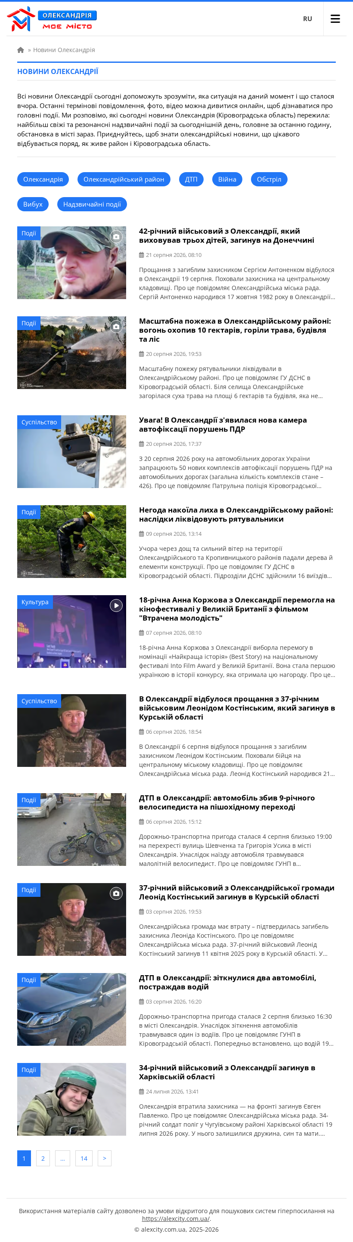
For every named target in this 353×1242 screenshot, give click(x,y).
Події (29, 233)
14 (84, 1158)
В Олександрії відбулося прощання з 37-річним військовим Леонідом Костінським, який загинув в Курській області (237, 708)
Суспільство (39, 422)
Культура (35, 602)
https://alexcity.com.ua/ (176, 1218)
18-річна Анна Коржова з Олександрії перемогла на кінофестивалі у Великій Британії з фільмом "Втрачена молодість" (237, 609)
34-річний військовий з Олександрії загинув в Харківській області (227, 1072)
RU (307, 18)
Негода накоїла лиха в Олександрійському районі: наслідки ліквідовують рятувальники (236, 514)
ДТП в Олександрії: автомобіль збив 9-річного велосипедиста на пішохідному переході (227, 802)
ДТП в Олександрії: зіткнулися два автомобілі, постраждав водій (227, 982)
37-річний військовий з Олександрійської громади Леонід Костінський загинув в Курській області (236, 892)
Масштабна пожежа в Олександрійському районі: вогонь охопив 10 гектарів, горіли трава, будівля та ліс (235, 330)
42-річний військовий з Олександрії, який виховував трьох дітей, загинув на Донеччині (226, 235)
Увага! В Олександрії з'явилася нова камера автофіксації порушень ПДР (223, 424)
